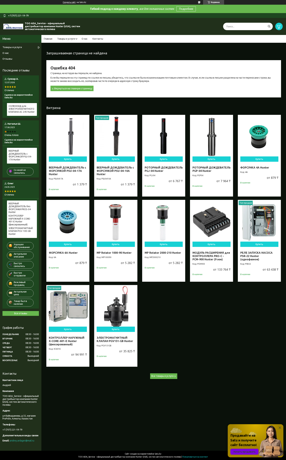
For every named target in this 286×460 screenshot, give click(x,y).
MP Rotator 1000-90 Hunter (114, 252)
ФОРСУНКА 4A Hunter (254, 167)
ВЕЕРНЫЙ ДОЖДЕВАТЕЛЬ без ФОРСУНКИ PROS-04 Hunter (20, 208)
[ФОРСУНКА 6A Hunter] (67, 221)
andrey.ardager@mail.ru (22, 440)
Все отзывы (20, 313)
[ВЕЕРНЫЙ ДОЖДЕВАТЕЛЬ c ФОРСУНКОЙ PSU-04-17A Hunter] (67, 136)
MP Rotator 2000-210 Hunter (163, 252)
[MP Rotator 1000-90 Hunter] (115, 221)
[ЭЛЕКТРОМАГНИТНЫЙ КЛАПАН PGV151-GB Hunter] (115, 306)
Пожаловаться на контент (195, 457)
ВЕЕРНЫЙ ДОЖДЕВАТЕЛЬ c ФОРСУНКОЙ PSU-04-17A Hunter (67, 171)
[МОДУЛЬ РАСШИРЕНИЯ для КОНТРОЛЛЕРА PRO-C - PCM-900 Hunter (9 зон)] (211, 221)
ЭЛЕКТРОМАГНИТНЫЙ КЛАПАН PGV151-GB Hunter (115, 339)
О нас (85, 38)
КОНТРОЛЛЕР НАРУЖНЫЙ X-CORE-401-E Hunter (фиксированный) (20, 220)
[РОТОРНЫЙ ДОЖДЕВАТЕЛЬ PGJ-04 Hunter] (163, 136)
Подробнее (186, 8)
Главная (48, 38)
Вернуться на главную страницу (73, 88)
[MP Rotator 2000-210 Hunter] (163, 221)
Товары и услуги (66, 38)
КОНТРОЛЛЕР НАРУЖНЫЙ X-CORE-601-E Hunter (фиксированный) (66, 341)
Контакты (98, 38)
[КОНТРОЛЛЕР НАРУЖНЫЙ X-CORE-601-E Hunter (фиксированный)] (67, 306)
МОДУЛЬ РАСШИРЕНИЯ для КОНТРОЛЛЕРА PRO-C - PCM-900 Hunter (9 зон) (211, 256)
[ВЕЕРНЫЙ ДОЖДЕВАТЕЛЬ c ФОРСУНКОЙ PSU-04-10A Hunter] (115, 136)
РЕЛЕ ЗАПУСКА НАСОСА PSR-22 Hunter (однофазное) (256, 256)
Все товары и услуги (162, 376)
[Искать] (269, 26)
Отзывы (7, 58)
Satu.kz (158, 454)
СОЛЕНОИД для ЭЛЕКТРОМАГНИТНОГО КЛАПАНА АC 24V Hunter (22, 109)
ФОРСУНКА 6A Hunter (63, 252)
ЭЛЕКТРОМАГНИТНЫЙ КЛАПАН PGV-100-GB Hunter (21, 231)
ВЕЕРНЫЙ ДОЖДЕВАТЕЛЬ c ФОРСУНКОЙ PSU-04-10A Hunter (115, 171)
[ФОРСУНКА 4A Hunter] (259, 136)
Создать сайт (69, 2)
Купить (68, 159)
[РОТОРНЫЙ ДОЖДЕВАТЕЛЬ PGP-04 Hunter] (211, 136)
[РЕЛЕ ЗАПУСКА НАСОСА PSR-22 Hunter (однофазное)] (259, 221)
